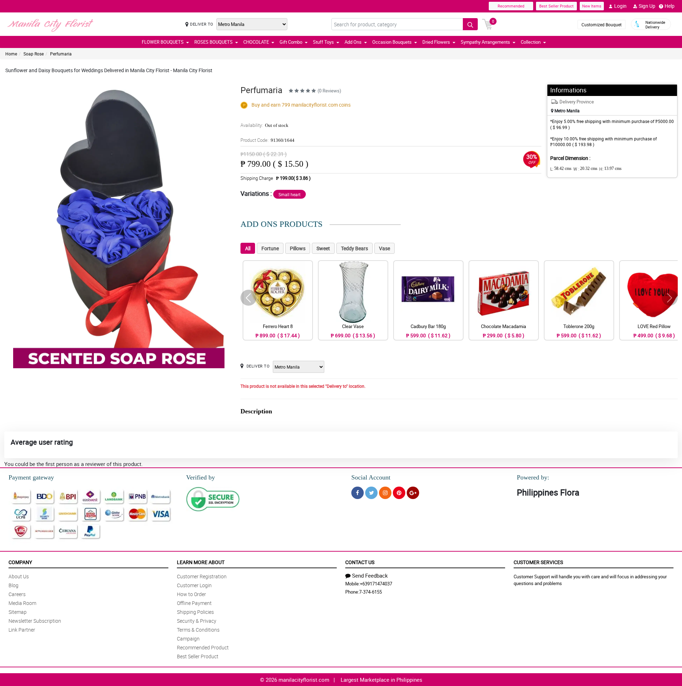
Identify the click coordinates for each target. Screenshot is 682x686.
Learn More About (200, 562)
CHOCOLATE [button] (256, 42)
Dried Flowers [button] (436, 42)
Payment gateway (31, 477)
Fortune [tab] (270, 248)
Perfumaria (61, 54)
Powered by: (533, 477)
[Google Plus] (413, 493)
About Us (19, 576)
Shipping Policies (195, 612)
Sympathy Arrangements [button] (485, 42)
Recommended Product (203, 647)
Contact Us (359, 562)
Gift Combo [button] (291, 42)
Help (670, 5)
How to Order (191, 594)
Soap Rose (33, 54)
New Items (591, 6)
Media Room (22, 603)
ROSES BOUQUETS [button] (213, 42)
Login (620, 5)
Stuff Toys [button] (323, 42)
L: (561, 169)
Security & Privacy (196, 620)
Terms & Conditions (198, 629)
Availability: (264, 125)
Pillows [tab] (297, 248)
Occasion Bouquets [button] (392, 42)
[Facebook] (357, 493)
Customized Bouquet (601, 24)
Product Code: (267, 140)
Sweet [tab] (323, 248)
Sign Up (647, 5)
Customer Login (194, 585)
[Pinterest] (399, 493)
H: (610, 169)
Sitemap (18, 612)
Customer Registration (202, 576)
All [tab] (247, 248)
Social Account (370, 477)
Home (11, 54)
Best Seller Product (556, 6)
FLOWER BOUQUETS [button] (163, 42)
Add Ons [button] (353, 42)
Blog (13, 585)
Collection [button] (531, 42)
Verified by (200, 477)
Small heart (289, 194)
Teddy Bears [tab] (354, 248)
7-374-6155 (370, 592)
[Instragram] (385, 493)
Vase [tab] (384, 248)
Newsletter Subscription (35, 620)
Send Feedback (370, 575)
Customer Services (538, 562)
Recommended (511, 6)
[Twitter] (371, 493)
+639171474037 (376, 583)
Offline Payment (194, 603)
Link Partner (22, 629)
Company (20, 562)
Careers (17, 594)
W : (585, 169)
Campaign (188, 638)
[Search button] (470, 24)
